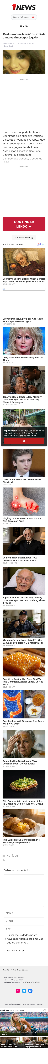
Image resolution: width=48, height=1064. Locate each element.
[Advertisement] (24, 104)
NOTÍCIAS (13, 855)
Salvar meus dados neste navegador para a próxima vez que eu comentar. (25, 939)
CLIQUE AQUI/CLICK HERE (31, 982)
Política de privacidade (19, 970)
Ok (24, 441)
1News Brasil (8, 46)
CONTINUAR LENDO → (24, 224)
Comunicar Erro (22, 238)
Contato (6, 970)
